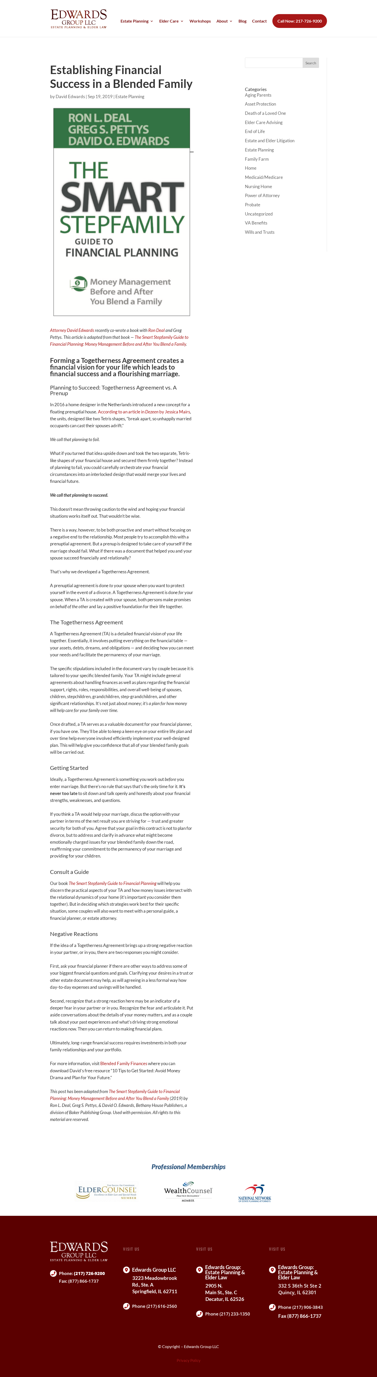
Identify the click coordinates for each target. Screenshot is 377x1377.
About (222, 21)
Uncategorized (259, 214)
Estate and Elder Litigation (269, 140)
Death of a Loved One (265, 113)
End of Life (255, 131)
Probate (252, 204)
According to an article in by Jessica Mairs (144, 411)
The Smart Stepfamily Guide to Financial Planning (112, 883)
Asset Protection (260, 104)
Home (250, 168)
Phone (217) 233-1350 (227, 1314)
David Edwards (70, 96)
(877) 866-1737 (83, 1281)
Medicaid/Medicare (264, 177)
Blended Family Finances (123, 1063)
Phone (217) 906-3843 (300, 1307)
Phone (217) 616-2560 (154, 1306)
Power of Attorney (262, 195)
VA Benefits (256, 223)
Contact (259, 21)
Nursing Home (258, 186)
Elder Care (169, 21)
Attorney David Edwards (72, 330)
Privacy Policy (189, 1360)
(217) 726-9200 (89, 1273)
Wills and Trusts (259, 232)
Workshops (200, 21)
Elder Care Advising (264, 122)
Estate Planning (134, 21)
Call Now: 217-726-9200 (299, 21)
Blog (242, 21)
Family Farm (257, 159)
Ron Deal (156, 330)
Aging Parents (258, 95)
